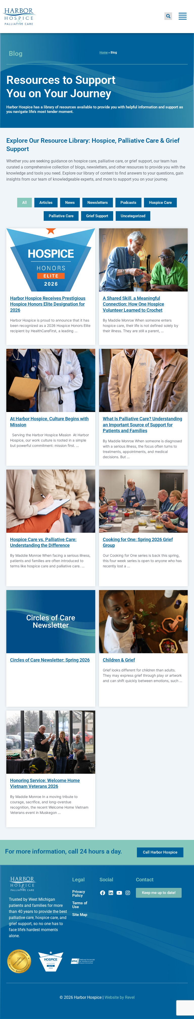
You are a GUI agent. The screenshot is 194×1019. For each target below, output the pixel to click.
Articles (46, 202)
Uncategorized (133, 216)
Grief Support (97, 216)
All (24, 202)
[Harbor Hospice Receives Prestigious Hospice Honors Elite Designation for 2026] (50, 260)
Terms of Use (79, 905)
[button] (168, 16)
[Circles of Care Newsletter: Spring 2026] (50, 621)
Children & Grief (119, 660)
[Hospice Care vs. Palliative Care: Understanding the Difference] (50, 501)
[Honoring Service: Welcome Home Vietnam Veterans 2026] (50, 742)
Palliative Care (61, 216)
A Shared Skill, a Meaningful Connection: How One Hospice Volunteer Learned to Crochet (133, 304)
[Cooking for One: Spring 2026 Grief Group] (143, 501)
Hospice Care (160, 202)
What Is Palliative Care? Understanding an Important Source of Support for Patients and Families (142, 424)
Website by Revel (120, 997)
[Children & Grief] (143, 621)
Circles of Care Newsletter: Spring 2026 (50, 660)
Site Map (79, 914)
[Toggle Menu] (183, 17)
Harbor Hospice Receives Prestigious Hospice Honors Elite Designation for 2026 (47, 304)
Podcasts (128, 202)
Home (104, 52)
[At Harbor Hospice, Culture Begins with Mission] (50, 380)
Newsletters (97, 202)
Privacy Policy (78, 893)
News (70, 202)
